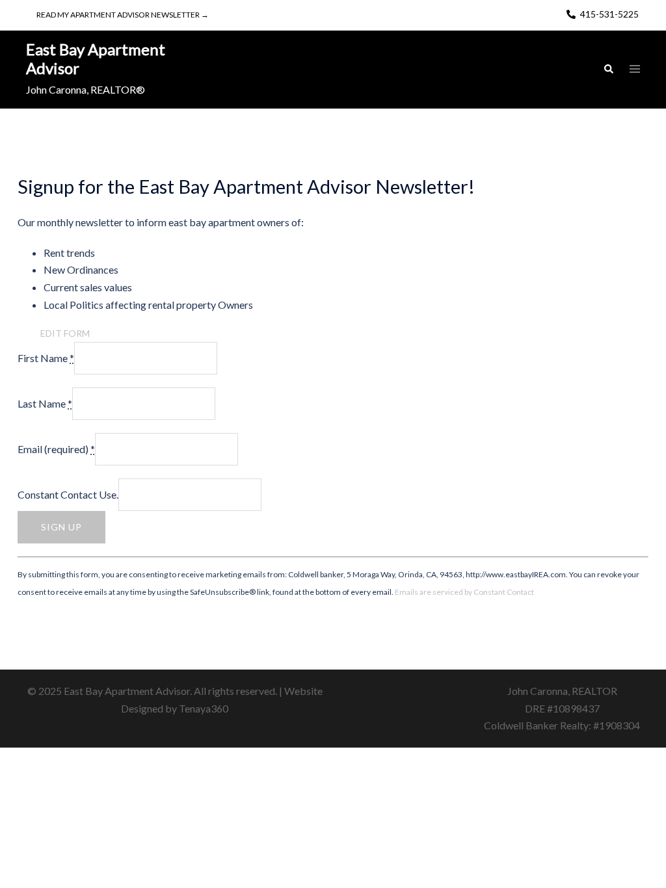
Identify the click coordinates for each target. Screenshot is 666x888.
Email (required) (56, 449)
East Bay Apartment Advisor (95, 58)
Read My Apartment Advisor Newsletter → (122, 15)
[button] (608, 69)
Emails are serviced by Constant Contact (464, 592)
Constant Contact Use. (68, 494)
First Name (46, 358)
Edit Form (65, 333)
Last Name (45, 403)
